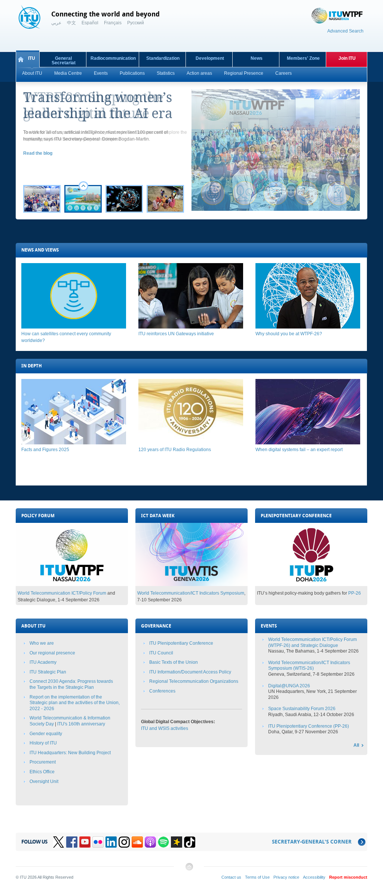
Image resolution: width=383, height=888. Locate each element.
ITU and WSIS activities (164, 728)
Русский (135, 22)
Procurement (43, 762)
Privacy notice (286, 877)
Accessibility (314, 877)
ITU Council (161, 653)
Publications (132, 73)
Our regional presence (52, 653)
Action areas (199, 73)
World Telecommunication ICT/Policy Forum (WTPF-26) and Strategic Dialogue (312, 642)
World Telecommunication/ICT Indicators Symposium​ (190, 593)
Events (101, 73)
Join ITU (347, 58)
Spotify (163, 842)
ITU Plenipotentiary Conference (181, 643)
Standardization (163, 58)
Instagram (124, 842)
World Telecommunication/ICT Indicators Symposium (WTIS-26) (309, 665)
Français (113, 22)
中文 (71, 22)
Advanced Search (345, 31)
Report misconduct (348, 877)
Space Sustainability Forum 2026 (301, 708)
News (257, 58)
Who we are (42, 643)
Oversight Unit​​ (44, 781)
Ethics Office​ (42, 771)
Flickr (98, 842)
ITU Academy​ (43, 662)
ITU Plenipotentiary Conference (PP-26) (308, 726)
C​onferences (162, 691)
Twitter (58, 842)
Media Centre (68, 73)
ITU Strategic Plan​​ (48, 672)
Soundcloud (137, 842)
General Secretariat (64, 60)
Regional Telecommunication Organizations (193, 681)
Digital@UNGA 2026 (289, 685)
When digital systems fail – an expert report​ (299, 449)
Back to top (189, 869)
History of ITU (43, 743)
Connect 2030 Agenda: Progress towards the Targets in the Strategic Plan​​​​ (71, 684)
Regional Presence (243, 73)
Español (90, 22)
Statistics (166, 73)
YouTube (85, 842)
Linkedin (111, 842)
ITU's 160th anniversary (81, 724)
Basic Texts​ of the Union (173, 662)
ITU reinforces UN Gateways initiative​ (176, 333)
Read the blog (37, 153)
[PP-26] (311, 584)
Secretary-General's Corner (312, 842)
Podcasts (150, 842)
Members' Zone (303, 58)
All (356, 745)
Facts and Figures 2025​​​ (45, 449)
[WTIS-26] (191, 584)
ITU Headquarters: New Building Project (70, 752)
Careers (283, 73)
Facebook (71, 842)
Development (210, 58)
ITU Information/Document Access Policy (190, 672)
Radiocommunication (113, 58)
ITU (31, 58)
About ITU (32, 73)
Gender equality (46, 733)
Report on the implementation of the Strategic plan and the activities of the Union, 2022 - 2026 (75, 702)
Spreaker (176, 842)
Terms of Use (257, 877)
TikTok (189, 842)
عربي (56, 22)
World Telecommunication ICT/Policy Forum (62, 593)
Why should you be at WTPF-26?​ (288, 333)
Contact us (231, 877)
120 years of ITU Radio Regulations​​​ (174, 449)
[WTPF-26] (72, 584)
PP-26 (354, 593)
